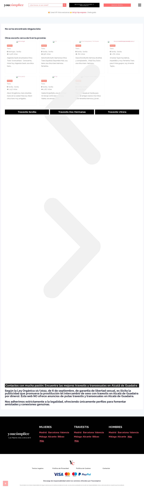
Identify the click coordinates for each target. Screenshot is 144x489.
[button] (72, 114)
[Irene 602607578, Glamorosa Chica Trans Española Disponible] (54, 42)
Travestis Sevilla (27, 112)
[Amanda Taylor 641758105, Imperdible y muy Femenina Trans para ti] (123, 42)
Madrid (43, 432)
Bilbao (61, 436)
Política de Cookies (83, 468)
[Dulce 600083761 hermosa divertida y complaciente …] (89, 42)
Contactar (106, 468)
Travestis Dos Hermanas (72, 112)
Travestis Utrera (117, 112)
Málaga (43, 436)
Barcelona (53, 432)
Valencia (64, 432)
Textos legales (37, 468)
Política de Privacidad (60, 468)
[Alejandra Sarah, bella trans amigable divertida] (20, 42)
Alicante (52, 436)
